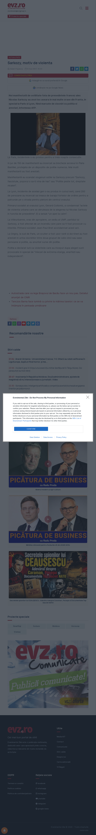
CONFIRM (31, 429)
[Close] (88, 398)
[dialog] (48, 417)
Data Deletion (35, 437)
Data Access (48, 437)
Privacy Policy (61, 437)
